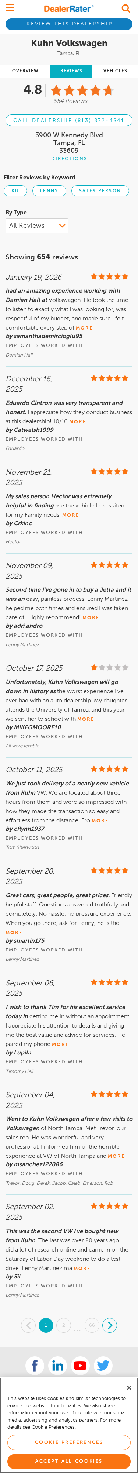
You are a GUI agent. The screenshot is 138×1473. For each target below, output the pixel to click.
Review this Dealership (69, 24)
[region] (69, 1425)
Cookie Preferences (69, 1442)
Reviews (71, 71)
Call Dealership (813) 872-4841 (69, 120)
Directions (69, 158)
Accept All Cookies (69, 1461)
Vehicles (115, 71)
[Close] (129, 1388)
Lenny (49, 191)
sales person (100, 191)
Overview (25, 71)
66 (92, 1325)
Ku (15, 191)
